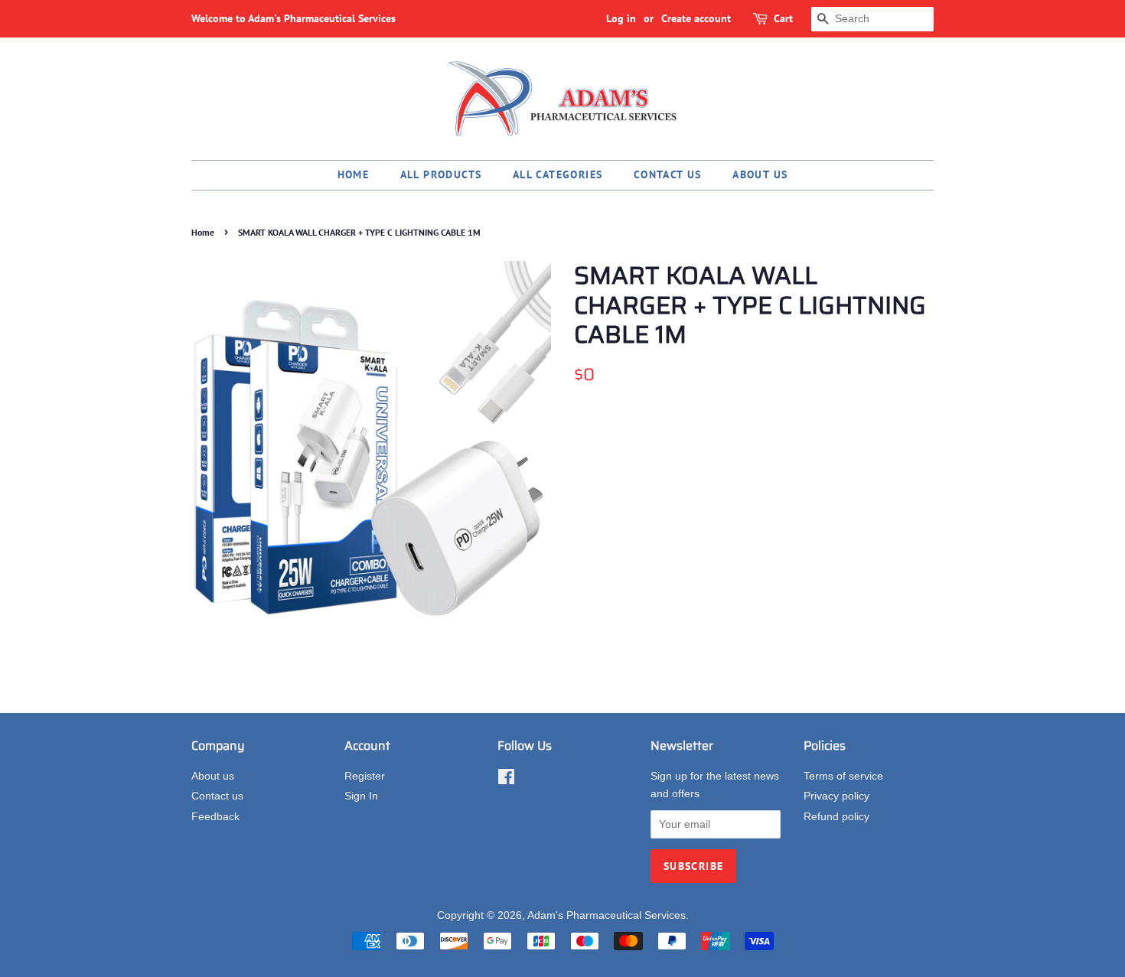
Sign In (361, 796)
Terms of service (843, 776)
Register (364, 776)
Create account (696, 18)
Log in (621, 18)
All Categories (558, 174)
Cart (783, 18)
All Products (441, 174)
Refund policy (836, 816)
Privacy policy (836, 796)
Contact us (668, 174)
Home (354, 174)
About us (760, 174)
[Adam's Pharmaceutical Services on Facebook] (506, 780)
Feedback (215, 816)
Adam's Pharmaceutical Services (606, 915)
